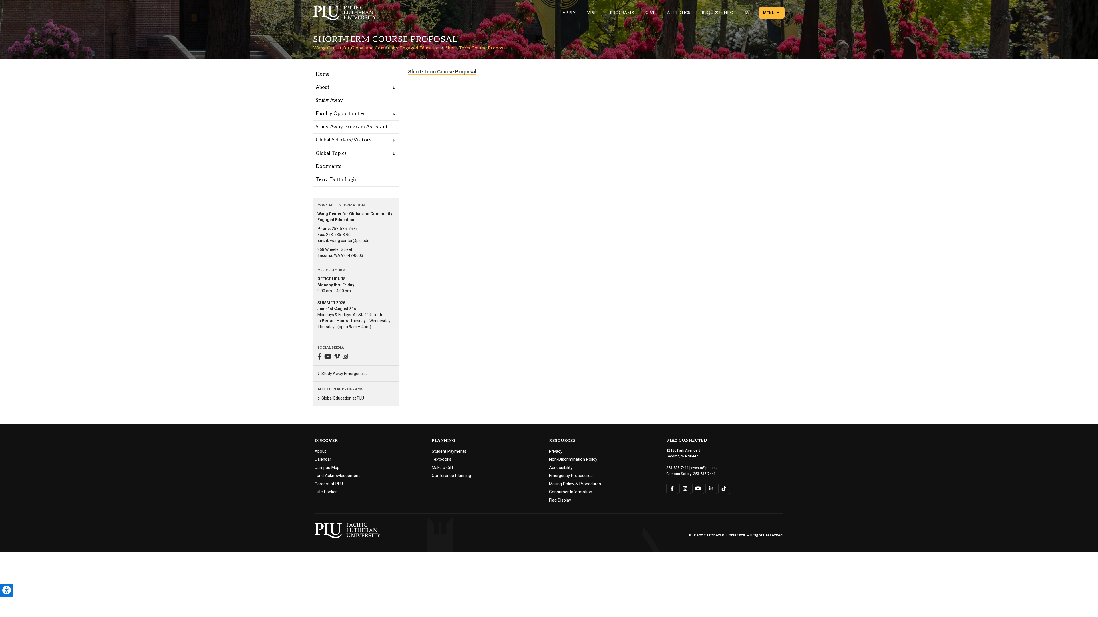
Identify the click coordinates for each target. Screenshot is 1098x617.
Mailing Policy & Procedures (575, 483)
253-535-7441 (704, 474)
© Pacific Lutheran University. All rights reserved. (736, 535)
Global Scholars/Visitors (344, 140)
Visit (592, 12)
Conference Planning (451, 475)
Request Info (717, 12)
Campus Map (327, 467)
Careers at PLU (329, 483)
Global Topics (331, 153)
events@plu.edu (704, 468)
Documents (329, 166)
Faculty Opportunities (341, 114)
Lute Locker (326, 491)
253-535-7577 (344, 228)
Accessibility (560, 467)
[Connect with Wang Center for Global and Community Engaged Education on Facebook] (319, 357)
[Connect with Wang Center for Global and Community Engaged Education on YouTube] (327, 357)
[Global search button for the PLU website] (746, 13)
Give (650, 12)
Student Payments (449, 451)
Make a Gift (442, 467)
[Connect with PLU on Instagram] (685, 488)
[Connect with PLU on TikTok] (724, 488)
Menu (769, 13)
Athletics (679, 12)
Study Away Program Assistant (352, 127)
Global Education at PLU (342, 398)
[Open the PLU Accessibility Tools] (6, 590)
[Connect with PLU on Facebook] (672, 488)
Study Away (329, 100)
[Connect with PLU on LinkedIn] (711, 488)
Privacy (555, 451)
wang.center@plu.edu (349, 240)
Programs (622, 12)
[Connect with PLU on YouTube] (698, 488)
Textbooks (441, 459)
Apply (569, 12)
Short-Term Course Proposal (476, 48)
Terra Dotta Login (336, 180)
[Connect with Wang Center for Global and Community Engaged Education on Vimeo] (337, 357)
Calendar (323, 459)
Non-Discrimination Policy (573, 459)
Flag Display (560, 500)
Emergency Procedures (571, 475)
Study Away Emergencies (344, 373)
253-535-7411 (677, 468)
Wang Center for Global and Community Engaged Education (376, 48)
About (323, 87)
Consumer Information (570, 491)
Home (323, 74)
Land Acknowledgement (337, 475)
